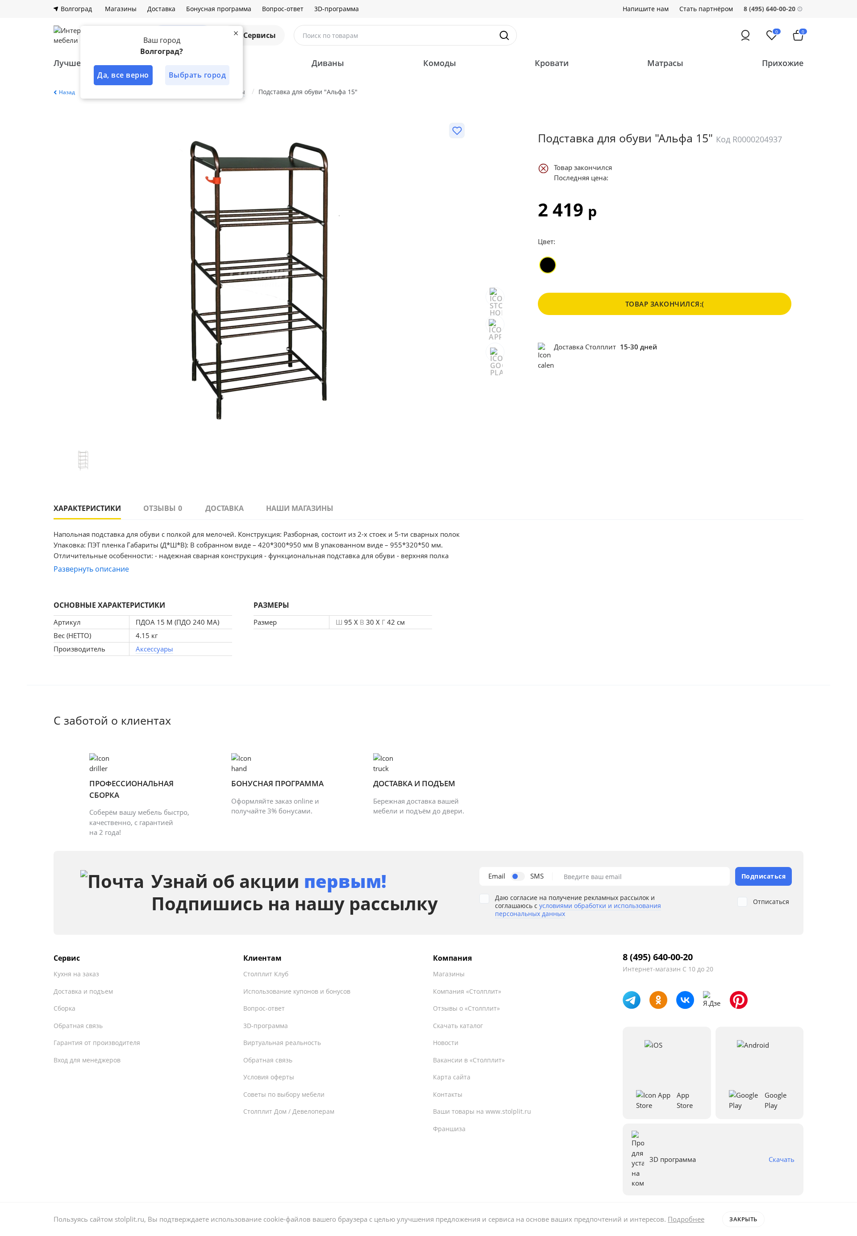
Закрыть (743, 1219)
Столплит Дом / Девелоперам (288, 1111)
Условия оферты (268, 1077)
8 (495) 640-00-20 (658, 957)
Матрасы (665, 63)
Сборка (64, 1008)
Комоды (439, 63)
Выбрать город (197, 75)
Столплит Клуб (265, 974)
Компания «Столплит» (467, 991)
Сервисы (259, 35)
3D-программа (336, 9)
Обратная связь (78, 1025)
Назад (67, 92)
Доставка (161, 9)
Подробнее (686, 1219)
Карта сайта (451, 1077)
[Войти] (745, 35)
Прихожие (782, 63)
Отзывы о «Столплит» (466, 1008)
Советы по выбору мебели (283, 1094)
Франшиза (449, 1128)
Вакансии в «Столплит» (469, 1060)
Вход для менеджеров (87, 1060)
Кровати (552, 63)
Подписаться (763, 876)
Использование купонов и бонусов (296, 991)
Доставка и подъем (83, 991)
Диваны (328, 63)
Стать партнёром (706, 9)
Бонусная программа (218, 9)
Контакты (447, 1094)
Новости (445, 1042)
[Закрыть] (236, 33)
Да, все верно (123, 75)
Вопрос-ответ (283, 9)
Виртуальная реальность (282, 1042)
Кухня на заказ (76, 974)
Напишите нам (646, 9)
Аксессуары (154, 648)
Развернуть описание (91, 569)
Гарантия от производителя (97, 1042)
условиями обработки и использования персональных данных (578, 909)
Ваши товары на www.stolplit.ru (482, 1111)
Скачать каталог (458, 1025)
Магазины (121, 9)
